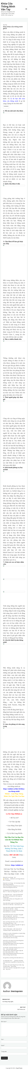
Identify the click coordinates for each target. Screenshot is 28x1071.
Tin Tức (5, 25)
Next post (23, 1007)
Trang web (4, 1051)
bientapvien (17, 991)
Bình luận (4, 1021)
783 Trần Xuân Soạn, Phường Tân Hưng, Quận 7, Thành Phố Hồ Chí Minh (14, 848)
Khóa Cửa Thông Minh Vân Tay (8, 6)
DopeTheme (19, 1068)
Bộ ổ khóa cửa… (22, 1009)
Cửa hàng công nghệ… (8, 1001)
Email (3, 1045)
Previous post (6, 999)
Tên (2, 1039)
